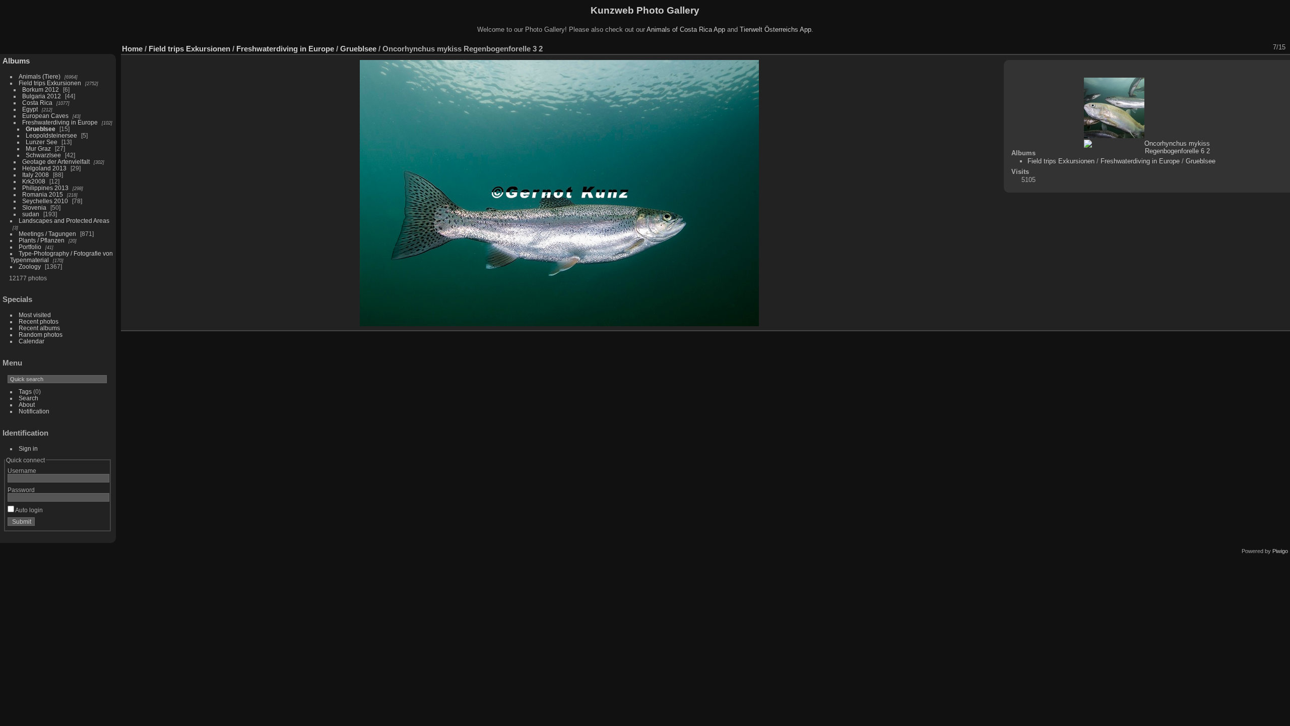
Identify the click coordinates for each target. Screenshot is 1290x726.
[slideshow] (1183, 47)
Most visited (35, 315)
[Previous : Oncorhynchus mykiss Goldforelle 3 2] (1249, 47)
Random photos (40, 334)
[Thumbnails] (1236, 47)
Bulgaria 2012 (41, 96)
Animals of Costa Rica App (686, 29)
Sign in (28, 448)
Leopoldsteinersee (51, 135)
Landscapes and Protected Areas (64, 220)
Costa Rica (37, 102)
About (27, 404)
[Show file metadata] (1196, 47)
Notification (34, 411)
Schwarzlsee (43, 155)
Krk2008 (33, 181)
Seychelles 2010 (45, 201)
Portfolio (30, 247)
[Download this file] (1209, 47)
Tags (25, 391)
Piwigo (1280, 551)
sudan (30, 214)
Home (132, 48)
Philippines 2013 (45, 188)
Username (22, 470)
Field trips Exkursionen (50, 83)
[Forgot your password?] (99, 523)
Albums (16, 60)
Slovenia (34, 207)
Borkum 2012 (40, 89)
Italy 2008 (35, 174)
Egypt (30, 109)
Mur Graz (38, 148)
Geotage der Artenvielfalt (56, 161)
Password (21, 490)
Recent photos (38, 321)
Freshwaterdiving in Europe (60, 122)
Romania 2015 (42, 194)
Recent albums (39, 328)
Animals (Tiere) (39, 76)
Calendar (31, 341)
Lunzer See (41, 142)
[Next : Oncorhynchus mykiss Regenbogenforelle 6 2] (1262, 47)
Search (28, 398)
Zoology (30, 266)
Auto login (28, 510)
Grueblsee (40, 129)
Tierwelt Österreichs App (775, 29)
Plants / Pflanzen (41, 240)
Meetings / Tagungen (47, 233)
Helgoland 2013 (44, 168)
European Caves (45, 115)
